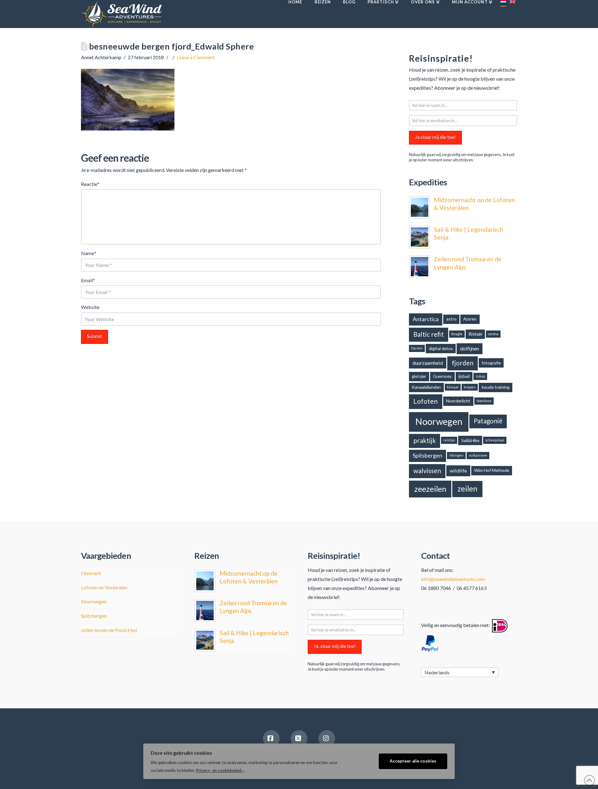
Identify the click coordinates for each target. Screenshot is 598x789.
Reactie (90, 184)
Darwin (417, 348)
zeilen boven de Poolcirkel (109, 630)
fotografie (491, 362)
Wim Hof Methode (491, 470)
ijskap (480, 376)
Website (90, 307)
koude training (496, 387)
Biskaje (475, 333)
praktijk (424, 440)
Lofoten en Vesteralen (104, 587)
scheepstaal (494, 440)
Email (88, 280)
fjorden (462, 363)
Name (88, 253)
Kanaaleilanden (426, 387)
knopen (470, 387)
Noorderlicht (458, 400)
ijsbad (464, 376)
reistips (449, 440)
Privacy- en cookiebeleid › (219, 770)
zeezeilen (430, 488)
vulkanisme (478, 455)
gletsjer (419, 376)
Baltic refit (428, 334)
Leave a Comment (196, 57)
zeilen (467, 488)
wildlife (458, 470)
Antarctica (426, 319)
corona (493, 334)
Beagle (457, 334)
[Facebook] (271, 738)
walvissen (427, 470)
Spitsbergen (427, 455)
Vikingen (456, 455)
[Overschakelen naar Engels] (512, 14)
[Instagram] (326, 738)
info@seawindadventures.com (453, 579)
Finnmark (91, 573)
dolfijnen (469, 348)
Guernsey (442, 376)
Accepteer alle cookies (413, 760)
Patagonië (488, 421)
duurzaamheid (427, 363)
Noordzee (484, 401)
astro (451, 318)
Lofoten (425, 401)
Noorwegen (439, 421)
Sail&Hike (470, 440)
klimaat (452, 387)
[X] (299, 738)
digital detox (441, 348)
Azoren (470, 318)
